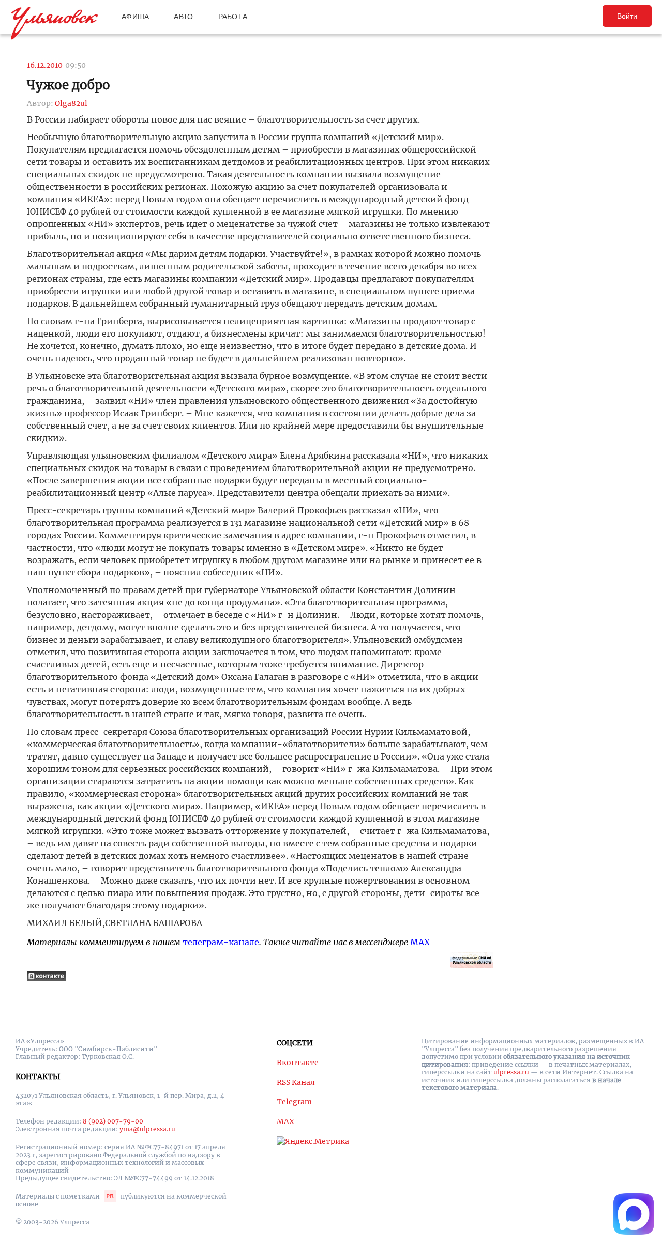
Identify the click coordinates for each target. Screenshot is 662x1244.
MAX (420, 942)
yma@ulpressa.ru (147, 1129)
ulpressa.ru (511, 1072)
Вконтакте (298, 1062)
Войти (627, 16)
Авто (183, 16)
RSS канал (296, 1082)
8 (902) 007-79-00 (113, 1121)
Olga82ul (71, 103)
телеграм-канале (221, 942)
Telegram (294, 1101)
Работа (233, 16)
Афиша (135, 16)
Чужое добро (68, 85)
